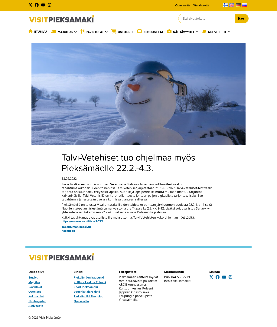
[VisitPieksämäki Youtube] (44, 5)
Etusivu (40, 31)
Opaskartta (183, 5)
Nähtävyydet (183, 32)
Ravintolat (95, 32)
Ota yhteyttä (201, 5)
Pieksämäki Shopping (88, 296)
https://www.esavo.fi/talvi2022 (82, 221)
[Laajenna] (75, 31)
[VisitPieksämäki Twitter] (31, 5)
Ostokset (125, 32)
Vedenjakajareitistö (87, 291)
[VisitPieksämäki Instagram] (50, 5)
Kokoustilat (153, 32)
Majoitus (65, 32)
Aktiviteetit (217, 32)
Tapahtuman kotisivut (76, 227)
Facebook (68, 231)
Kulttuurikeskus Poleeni (90, 282)
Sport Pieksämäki (86, 287)
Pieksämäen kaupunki (89, 277)
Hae (241, 18)
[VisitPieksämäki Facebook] (37, 5)
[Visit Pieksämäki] (61, 18)
